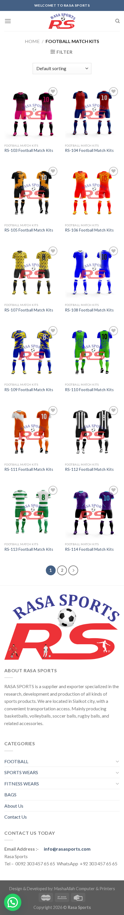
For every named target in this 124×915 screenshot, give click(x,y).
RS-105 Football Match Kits (28, 230)
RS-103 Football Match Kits (28, 150)
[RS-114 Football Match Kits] (92, 511)
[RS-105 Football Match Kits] (31, 192)
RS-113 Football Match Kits (28, 549)
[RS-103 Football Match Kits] (31, 113)
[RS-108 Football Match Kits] (92, 272)
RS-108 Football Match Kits (89, 310)
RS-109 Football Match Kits (28, 389)
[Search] (117, 21)
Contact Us (15, 816)
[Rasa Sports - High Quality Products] (62, 21)
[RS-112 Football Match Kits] (92, 432)
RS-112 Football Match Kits (89, 469)
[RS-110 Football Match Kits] (92, 352)
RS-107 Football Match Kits (28, 310)
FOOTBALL (16, 761)
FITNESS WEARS (21, 783)
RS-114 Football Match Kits (89, 549)
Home (32, 41)
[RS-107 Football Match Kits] (31, 272)
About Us (13, 805)
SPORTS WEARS (21, 772)
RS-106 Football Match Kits (89, 230)
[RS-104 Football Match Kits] (92, 113)
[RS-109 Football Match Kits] (31, 352)
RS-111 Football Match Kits (28, 469)
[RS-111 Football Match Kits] (31, 432)
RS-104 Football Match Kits (89, 150)
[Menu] (7, 21)
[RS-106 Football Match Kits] (92, 192)
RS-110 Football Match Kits (89, 389)
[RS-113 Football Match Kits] (31, 511)
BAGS (10, 794)
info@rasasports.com (67, 848)
